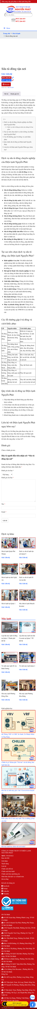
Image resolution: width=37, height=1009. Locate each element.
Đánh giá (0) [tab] (15, 94)
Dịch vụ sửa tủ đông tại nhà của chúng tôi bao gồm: (20, 128)
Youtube (6, 894)
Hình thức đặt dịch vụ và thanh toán (12, 876)
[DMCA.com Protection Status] (18, 908)
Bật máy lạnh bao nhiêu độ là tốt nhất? (13, 846)
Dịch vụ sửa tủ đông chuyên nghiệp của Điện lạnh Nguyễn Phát (18, 123)
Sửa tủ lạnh (16, 33)
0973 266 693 (6, 80)
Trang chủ (6, 33)
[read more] (18, 721)
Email (3, 512)
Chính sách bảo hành (8, 871)
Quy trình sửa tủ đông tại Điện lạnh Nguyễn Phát (17, 143)
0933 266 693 (6, 77)
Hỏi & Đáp (4, 879)
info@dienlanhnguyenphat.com (25, 4)
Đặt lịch (6, 84)
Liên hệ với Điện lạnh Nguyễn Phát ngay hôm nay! (18, 148)
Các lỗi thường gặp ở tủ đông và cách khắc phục (17, 138)
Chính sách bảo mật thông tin (10, 874)
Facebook (6, 886)
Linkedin (6, 891)
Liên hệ (3, 866)
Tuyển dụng (5, 863)
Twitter (5, 888)
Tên (3, 504)
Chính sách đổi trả (7, 869)
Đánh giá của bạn (7, 470)
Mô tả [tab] (6, 94)
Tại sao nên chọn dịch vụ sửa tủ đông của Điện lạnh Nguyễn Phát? (18, 133)
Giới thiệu (4, 861)
